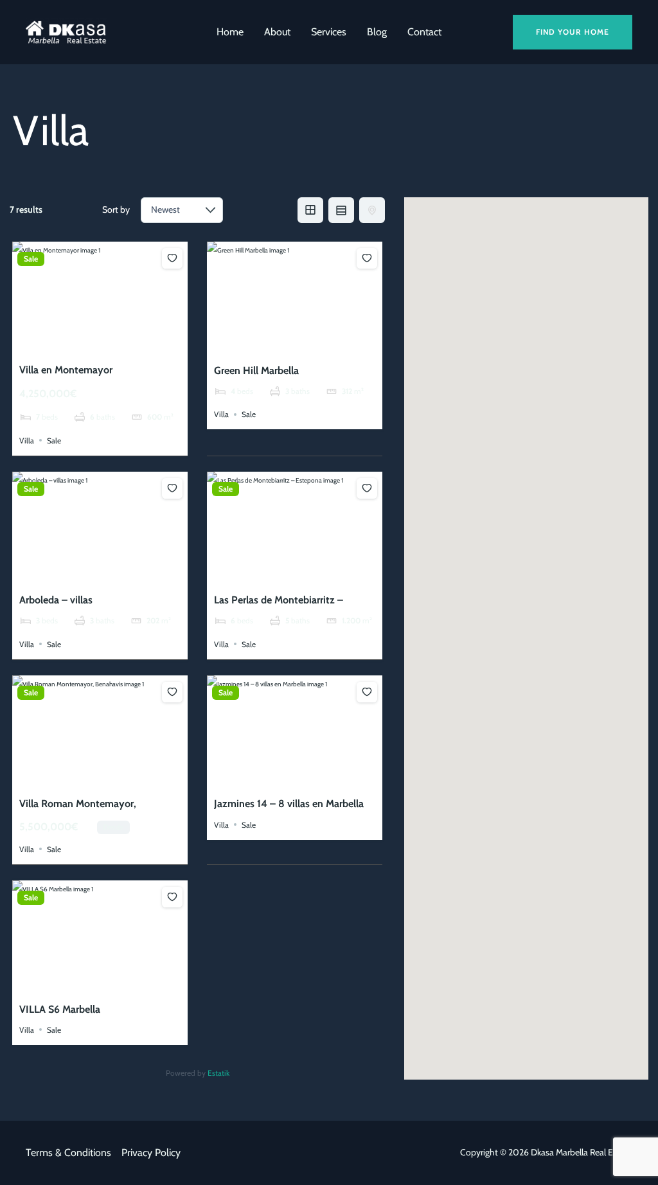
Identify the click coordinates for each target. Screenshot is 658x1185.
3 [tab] (100, 343)
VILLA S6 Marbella (59, 1009)
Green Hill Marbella (256, 370)
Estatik (218, 1073)
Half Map (372, 210)
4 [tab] (111, 343)
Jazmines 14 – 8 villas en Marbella (289, 803)
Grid (310, 210)
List (341, 210)
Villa (26, 440)
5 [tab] (123, 343)
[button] (572, 32)
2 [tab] (88, 343)
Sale (31, 259)
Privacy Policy (151, 1152)
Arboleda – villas (56, 600)
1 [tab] (77, 343)
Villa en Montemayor (65, 370)
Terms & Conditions (68, 1152)
